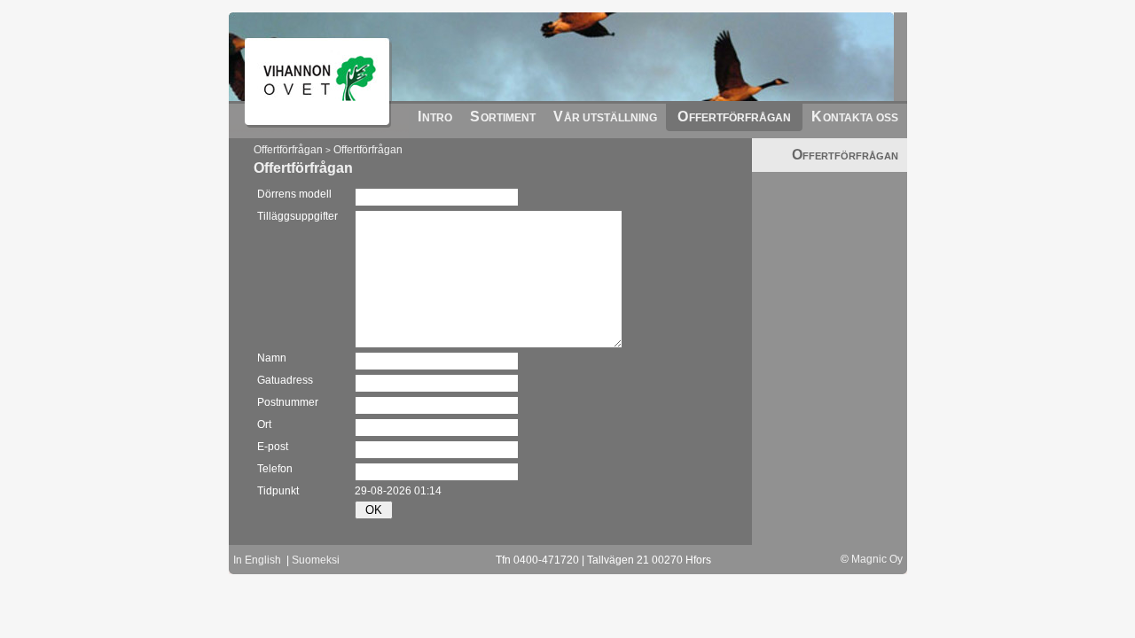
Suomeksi (316, 560)
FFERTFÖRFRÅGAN (845, 156)
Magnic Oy (877, 559)
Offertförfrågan (288, 150)
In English (257, 560)
